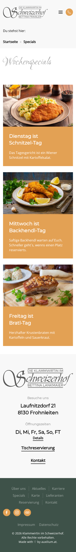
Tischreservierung (38, 448)
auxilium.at (49, 542)
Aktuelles (39, 488)
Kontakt (38, 460)
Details (38, 438)
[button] (61, 12)
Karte (35, 495)
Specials (19, 495)
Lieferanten (54, 495)
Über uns (19, 488)
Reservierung (29, 502)
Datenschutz (49, 524)
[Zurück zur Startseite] (25, 12)
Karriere (58, 488)
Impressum (26, 524)
